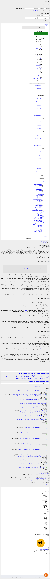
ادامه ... (47, 374)
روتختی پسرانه (38, 65)
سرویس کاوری (41, 194)
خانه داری (42, 242)
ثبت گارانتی (41, 233)
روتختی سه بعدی (40, 202)
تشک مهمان (39, 125)
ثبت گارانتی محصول (45, 517)
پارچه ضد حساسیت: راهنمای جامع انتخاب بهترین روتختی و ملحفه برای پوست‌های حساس (27, 375)
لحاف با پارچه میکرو (38, 145)
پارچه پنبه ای (39, 228)
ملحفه (11, 274)
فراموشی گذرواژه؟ (36, 10)
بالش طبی (39, 155)
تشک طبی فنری (38, 121)
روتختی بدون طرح (38, 48)
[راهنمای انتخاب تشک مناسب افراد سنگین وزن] (38, 480)
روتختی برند (39, 105)
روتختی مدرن (39, 98)
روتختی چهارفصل (38, 184)
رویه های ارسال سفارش (45, 496)
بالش (43, 222)
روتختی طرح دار (38, 55)
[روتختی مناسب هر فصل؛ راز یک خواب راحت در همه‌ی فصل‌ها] (43, 473)
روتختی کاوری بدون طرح (37, 81)
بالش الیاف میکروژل (37, 151)
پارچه (43, 227)
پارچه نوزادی (39, 168)
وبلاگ (46, 242)
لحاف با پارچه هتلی (38, 138)
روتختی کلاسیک (38, 101)
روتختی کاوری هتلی (38, 85)
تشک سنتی (39, 128)
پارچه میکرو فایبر (38, 171)
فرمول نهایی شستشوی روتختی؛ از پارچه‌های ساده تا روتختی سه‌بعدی (32, 378)
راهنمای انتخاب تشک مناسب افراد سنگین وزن (38, 381)
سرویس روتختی (40, 182)
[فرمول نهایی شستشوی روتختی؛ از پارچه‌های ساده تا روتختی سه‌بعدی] (42, 478)
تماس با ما (44, 493)
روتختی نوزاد (39, 61)
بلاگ (46, 529)
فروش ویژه (41, 232)
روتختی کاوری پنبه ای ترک (37, 78)
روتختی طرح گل (38, 108)
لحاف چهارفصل (38, 135)
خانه (43, 181)
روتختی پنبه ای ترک (38, 51)
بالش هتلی (39, 158)
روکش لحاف (39, 88)
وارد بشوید (37, 386)
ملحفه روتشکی (38, 75)
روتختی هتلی (39, 58)
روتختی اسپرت (38, 111)
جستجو (31, 83)
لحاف (43, 216)
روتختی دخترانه (38, 68)
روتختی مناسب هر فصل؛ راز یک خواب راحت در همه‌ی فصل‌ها (34, 373)
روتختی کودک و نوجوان (37, 115)
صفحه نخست (44, 241)
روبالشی (39, 91)
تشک (43, 211)
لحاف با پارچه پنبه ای (37, 141)
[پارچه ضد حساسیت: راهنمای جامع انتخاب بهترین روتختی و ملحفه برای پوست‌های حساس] (44, 475)
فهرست (45, 236)
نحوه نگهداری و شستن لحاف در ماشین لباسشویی (28, 268)
